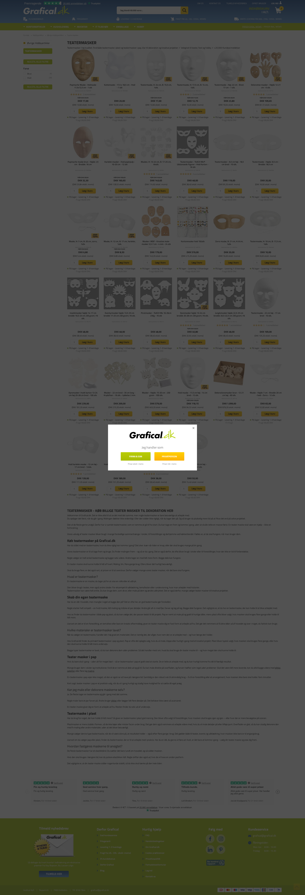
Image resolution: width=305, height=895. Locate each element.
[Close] (193, 428)
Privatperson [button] (169, 456)
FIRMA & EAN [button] (135, 456)
